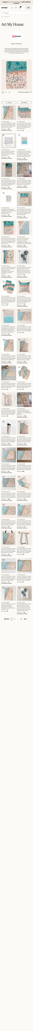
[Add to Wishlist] (3, 107)
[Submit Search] (3, 12)
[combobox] (16, 12)
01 (2, 92)
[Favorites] (16, 8)
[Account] (12, 8)
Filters (10, 102)
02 (6, 92)
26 (21, 619)
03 (9, 92)
